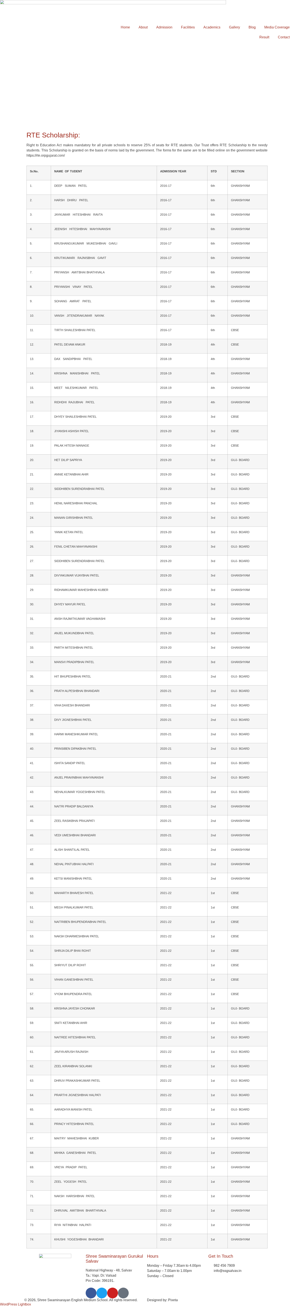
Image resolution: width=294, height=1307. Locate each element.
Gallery (234, 27)
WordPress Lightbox (15, 1304)
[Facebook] (91, 1293)
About (143, 27)
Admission (164, 27)
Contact (284, 37)
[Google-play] (123, 1293)
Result (264, 37)
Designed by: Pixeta (162, 1300)
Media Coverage (277, 27)
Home (125, 27)
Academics (211, 27)
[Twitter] (101, 1293)
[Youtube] (112, 1293)
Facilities (188, 27)
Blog (252, 27)
